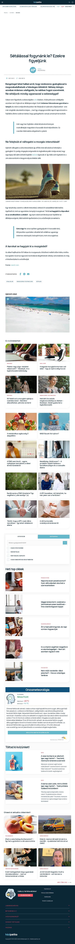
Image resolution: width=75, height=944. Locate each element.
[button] (37, 905)
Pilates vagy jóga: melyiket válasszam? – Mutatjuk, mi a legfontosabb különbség (18, 369)
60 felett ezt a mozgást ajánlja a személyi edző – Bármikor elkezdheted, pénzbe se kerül (20, 401)
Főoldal (6, 12)
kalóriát (34, 155)
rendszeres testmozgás (25, 281)
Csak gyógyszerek (17, 548)
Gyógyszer (21, 536)
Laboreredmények (11, 906)
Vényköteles (15, 552)
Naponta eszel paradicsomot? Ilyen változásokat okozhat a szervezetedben (53, 583)
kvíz (42, 752)
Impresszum (47, 889)
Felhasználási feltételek (47, 893)
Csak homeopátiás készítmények (22, 559)
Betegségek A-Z (11, 911)
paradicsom (45, 578)
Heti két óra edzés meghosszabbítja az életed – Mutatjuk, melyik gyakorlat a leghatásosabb (51, 402)
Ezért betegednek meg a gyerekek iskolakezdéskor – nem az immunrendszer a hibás (19, 874)
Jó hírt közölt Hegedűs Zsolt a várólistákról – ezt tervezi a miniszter (52, 874)
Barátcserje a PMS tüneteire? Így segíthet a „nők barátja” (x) (20, 494)
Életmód (12, 12)
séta (35, 100)
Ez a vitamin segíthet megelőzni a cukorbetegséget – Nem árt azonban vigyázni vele (54, 649)
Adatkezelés (47, 897)
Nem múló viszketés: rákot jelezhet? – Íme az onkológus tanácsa (53, 672)
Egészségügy (44, 836)
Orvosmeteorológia (9, 6)
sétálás (39, 281)
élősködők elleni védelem (28, 6)
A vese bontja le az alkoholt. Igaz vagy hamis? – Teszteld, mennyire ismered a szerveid (53, 758)
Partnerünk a (54, 740)
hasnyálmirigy (46, 624)
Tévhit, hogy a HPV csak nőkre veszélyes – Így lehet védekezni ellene (20, 523)
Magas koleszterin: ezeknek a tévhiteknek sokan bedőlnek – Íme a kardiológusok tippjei (53, 604)
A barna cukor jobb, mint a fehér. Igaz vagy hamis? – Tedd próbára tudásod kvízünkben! (54, 786)
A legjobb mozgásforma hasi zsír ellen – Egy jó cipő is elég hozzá (53, 368)
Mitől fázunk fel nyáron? (49, 434)
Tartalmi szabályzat (47, 901)
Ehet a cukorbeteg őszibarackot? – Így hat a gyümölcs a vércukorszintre (20, 840)
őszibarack (9, 836)
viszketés (44, 667)
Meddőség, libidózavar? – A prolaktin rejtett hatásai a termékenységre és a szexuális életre (52, 464)
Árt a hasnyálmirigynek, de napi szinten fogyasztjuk (54, 628)
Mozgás (9, 363)
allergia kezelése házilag (49, 6)
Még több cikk (62, 882)
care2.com (15, 265)
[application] (37, 314)
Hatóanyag (54, 536)
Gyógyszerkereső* (12, 916)
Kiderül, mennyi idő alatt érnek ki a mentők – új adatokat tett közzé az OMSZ (54, 841)
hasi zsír (43, 363)
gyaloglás (9, 281)
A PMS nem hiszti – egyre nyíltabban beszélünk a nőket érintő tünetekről (19, 463)
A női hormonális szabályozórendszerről (49, 522)
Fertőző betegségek (11, 868)
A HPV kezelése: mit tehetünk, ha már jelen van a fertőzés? (53, 494)
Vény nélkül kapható (18, 556)
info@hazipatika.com (35, 939)
